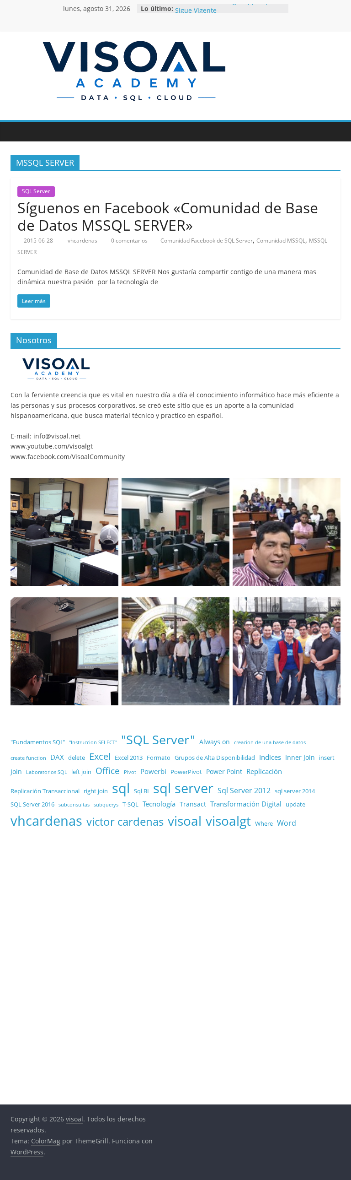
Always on (214, 741)
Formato (158, 758)
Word (286, 822)
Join (16, 771)
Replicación (264, 771)
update (295, 804)
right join (96, 791)
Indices (270, 757)
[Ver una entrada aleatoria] (331, 131)
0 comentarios (129, 240)
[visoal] (20, 131)
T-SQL (130, 804)
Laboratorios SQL (46, 772)
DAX (57, 757)
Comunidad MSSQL (280, 240)
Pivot (130, 772)
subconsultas (74, 804)
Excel (100, 756)
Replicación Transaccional (45, 791)
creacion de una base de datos (270, 742)
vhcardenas (83, 240)
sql (121, 788)
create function (28, 758)
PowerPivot (186, 772)
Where (264, 824)
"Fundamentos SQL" (38, 742)
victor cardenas (125, 821)
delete (76, 758)
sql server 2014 (295, 791)
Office (108, 771)
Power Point (224, 771)
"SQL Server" (158, 739)
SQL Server (36, 191)
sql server (183, 788)
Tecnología (159, 804)
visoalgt (228, 820)
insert (327, 758)
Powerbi (153, 771)
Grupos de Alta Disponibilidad (215, 758)
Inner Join (300, 757)
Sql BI (141, 791)
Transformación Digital (246, 804)
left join (81, 772)
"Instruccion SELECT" (93, 742)
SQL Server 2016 (32, 804)
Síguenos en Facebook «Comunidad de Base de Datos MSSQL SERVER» (167, 216)
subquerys (106, 804)
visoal (185, 820)
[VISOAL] (56, 361)
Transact (193, 804)
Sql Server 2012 (244, 790)
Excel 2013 (129, 758)
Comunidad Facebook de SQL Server (206, 240)
